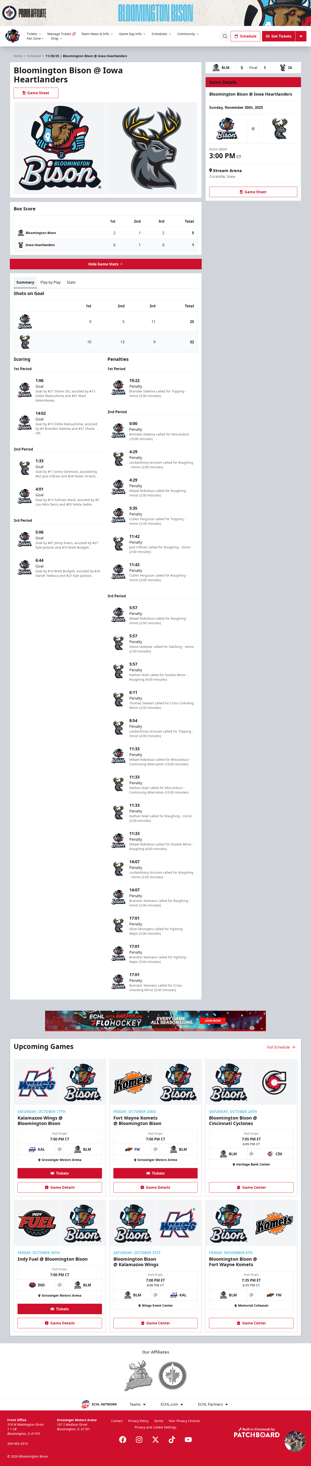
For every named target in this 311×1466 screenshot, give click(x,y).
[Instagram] (139, 1439)
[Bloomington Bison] (12, 36)
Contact (117, 1421)
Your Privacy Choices (184, 1421)
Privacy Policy (138, 1421)
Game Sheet (38, 92)
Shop (55, 38)
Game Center (254, 1187)
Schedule (248, 36)
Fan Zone (34, 38)
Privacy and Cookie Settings (155, 1427)
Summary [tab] (25, 282)
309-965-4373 (17, 1443)
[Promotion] (155, 13)
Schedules (159, 34)
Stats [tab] (71, 282)
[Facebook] (122, 1439)
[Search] (225, 36)
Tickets (32, 34)
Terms (158, 1421)
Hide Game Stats (103, 264)
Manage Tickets (59, 34)
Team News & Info (95, 34)
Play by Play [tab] (51, 282)
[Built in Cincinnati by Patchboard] (257, 1432)
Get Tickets (281, 36)
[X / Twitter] (155, 1439)
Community (186, 34)
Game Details (62, 1187)
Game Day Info (130, 34)
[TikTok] (172, 1439)
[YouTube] (188, 1439)
